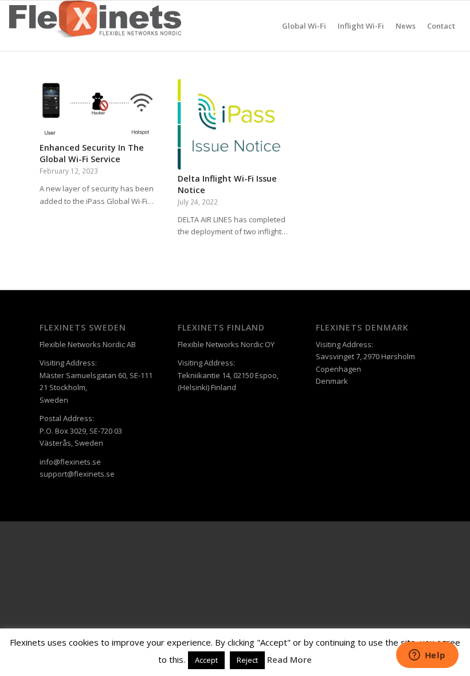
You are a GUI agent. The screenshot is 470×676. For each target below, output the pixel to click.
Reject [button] (247, 660)
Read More (289, 659)
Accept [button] (206, 660)
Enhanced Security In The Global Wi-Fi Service (92, 153)
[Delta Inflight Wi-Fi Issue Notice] (235, 124)
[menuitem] (304, 26)
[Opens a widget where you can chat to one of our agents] (427, 656)
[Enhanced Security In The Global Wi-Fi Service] (97, 109)
